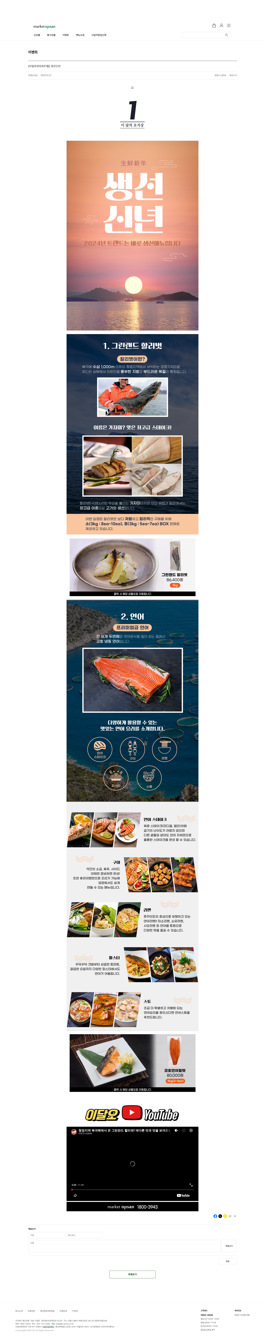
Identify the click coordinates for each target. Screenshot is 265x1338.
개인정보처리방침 (47, 1311)
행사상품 (51, 35)
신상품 (37, 35)
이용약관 (31, 1311)
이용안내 (63, 1311)
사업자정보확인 (48, 1327)
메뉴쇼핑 (80, 35)
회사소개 (19, 1311)
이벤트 (66, 35)
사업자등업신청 (98, 35)
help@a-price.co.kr (65, 1324)
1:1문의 (75, 1311)
